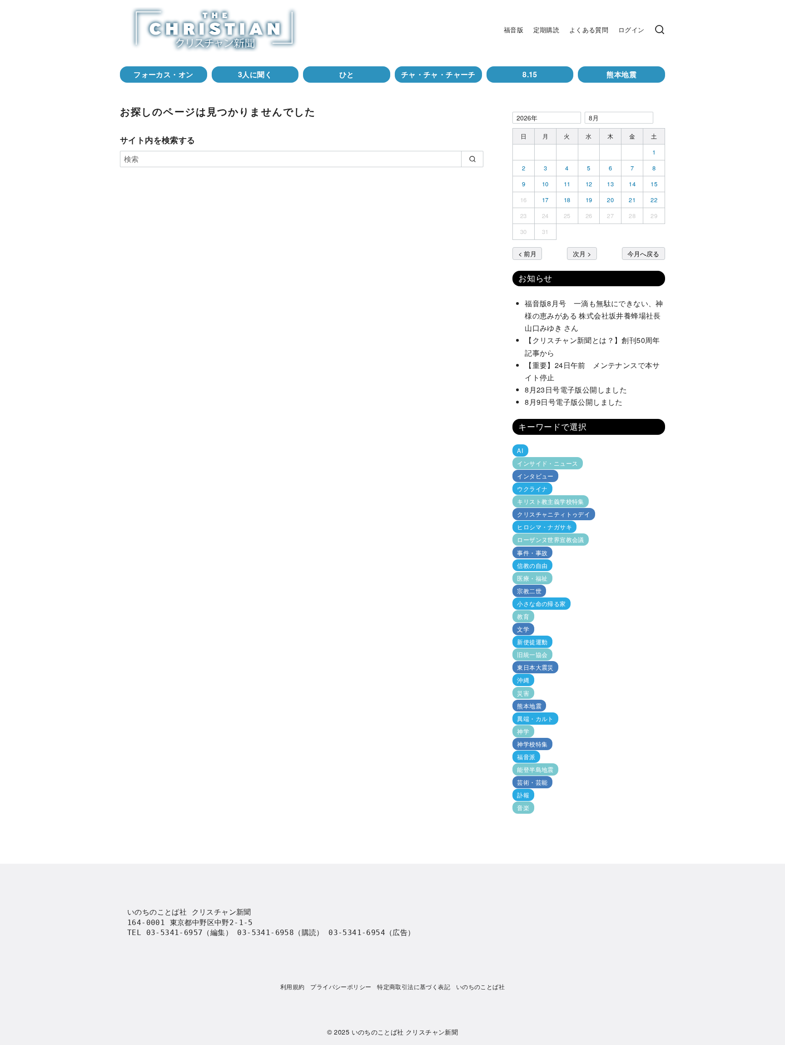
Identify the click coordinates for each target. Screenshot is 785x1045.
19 (589, 199)
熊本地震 (621, 74)
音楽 (523, 807)
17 (545, 199)
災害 (523, 692)
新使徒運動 (532, 641)
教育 (523, 616)
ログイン (631, 29)
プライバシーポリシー (340, 986)
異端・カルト (535, 718)
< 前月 (527, 253)
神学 (523, 731)
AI (520, 450)
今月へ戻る (643, 253)
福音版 (513, 29)
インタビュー (535, 476)
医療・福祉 (532, 578)
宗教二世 (529, 591)
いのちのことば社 (480, 986)
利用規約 (292, 986)
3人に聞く (255, 74)
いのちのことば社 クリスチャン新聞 (405, 1031)
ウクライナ (532, 488)
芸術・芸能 (532, 782)
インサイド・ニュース (547, 463)
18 (567, 199)
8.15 (529, 74)
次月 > (582, 253)
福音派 (526, 756)
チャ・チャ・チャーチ (438, 74)
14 (632, 183)
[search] (472, 159)
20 (610, 199)
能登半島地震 (535, 769)
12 (589, 183)
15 (654, 183)
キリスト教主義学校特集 (550, 501)
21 (632, 199)
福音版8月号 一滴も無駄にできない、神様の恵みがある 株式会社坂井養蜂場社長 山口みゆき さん (596, 315)
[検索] (659, 29)
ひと (346, 74)
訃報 (523, 795)
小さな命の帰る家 (541, 603)
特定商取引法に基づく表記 (413, 986)
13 (610, 183)
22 (654, 199)
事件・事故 (532, 552)
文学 (523, 629)
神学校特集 (532, 744)
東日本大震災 (535, 667)
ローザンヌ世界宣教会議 (550, 539)
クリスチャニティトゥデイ (553, 514)
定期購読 (546, 29)
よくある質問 (588, 29)
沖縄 (523, 680)
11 (567, 183)
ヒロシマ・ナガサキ (544, 526)
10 (545, 183)
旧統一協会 (532, 654)
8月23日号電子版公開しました (576, 389)
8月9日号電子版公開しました (574, 402)
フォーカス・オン (163, 74)
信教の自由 (532, 565)
